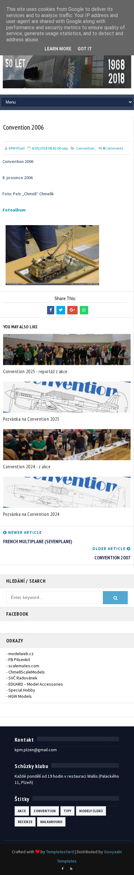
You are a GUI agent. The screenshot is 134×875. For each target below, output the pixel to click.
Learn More (58, 48)
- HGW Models (19, 696)
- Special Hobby (20, 690)
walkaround (51, 822)
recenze (25, 822)
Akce (22, 811)
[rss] (71, 869)
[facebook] (63, 869)
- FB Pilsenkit (18, 659)
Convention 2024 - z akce (26, 467)
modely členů (91, 811)
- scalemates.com (22, 666)
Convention (85, 148)
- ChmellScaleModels (25, 672)
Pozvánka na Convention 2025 (31, 419)
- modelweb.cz (20, 653)
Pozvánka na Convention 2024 (31, 514)
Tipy (67, 811)
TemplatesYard (60, 851)
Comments (113, 148)
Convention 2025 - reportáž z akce (35, 371)
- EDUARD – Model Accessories (34, 684)
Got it (85, 48)
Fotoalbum (14, 210)
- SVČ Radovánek (21, 678)
